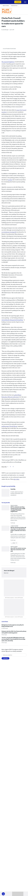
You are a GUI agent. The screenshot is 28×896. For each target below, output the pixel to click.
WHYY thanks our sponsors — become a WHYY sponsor (14, 597)
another (10, 179)
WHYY (5, 2)
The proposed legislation (8, 61)
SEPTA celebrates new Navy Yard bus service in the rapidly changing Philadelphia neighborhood (18, 509)
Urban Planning (6, 5)
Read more (6, 573)
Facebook (7, 466)
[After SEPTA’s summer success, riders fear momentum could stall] (6, 549)
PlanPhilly (13, 489)
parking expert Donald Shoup (9, 426)
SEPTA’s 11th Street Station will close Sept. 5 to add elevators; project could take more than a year (18, 530)
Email (13, 466)
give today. (16, 479)
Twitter (10, 466)
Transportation (14, 5)
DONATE (18, 2)
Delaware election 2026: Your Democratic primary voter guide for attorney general (14, 632)
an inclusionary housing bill (9, 232)
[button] (3, 893)
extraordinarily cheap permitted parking (12, 320)
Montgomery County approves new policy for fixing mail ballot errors (13, 625)
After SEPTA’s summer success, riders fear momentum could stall (18, 549)
